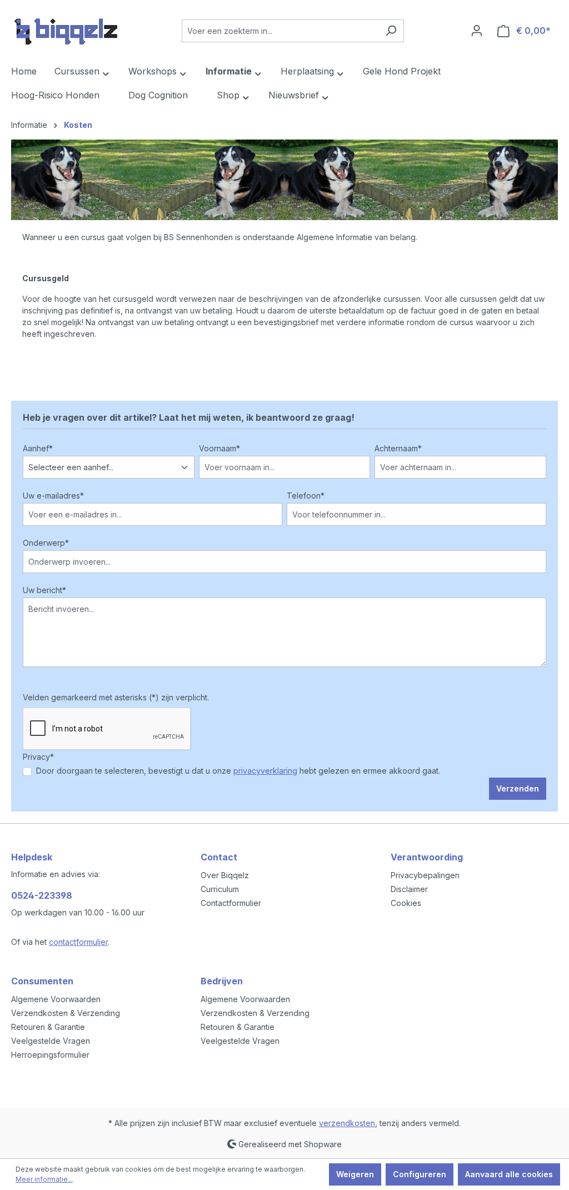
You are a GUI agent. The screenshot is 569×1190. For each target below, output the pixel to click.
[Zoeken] (391, 30)
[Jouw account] (476, 30)
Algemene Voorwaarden (56, 999)
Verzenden (517, 788)
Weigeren (355, 1174)
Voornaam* (219, 448)
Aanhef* (38, 448)
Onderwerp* (46, 542)
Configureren (419, 1174)
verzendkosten (347, 1123)
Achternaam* (398, 448)
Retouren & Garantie (48, 1027)
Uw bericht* (44, 590)
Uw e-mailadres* (53, 495)
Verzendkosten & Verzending (65, 1013)
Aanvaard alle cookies (509, 1174)
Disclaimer (409, 889)
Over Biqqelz (225, 875)
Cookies (406, 903)
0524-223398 (41, 895)
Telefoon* (306, 495)
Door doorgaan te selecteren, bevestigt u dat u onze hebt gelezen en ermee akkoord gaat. (238, 770)
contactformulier (78, 942)
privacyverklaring (265, 770)
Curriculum (220, 889)
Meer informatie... (44, 1179)
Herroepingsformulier (50, 1054)
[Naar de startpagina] (66, 28)
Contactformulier (231, 903)
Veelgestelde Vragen (50, 1040)
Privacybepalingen (425, 875)
